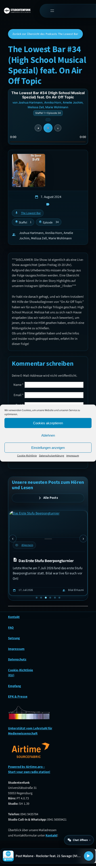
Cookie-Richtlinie (27, 456)
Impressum (72, 456)
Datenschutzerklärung (51, 456)
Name (18, 384)
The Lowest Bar (31, 213)
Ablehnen (48, 435)
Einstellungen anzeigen (48, 447)
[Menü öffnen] (52, 10)
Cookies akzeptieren (48, 423)
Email (18, 395)
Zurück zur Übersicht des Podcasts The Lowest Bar (45, 34)
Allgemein (27, 545)
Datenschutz (17, 659)
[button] (37, 598)
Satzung (14, 638)
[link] (48, 553)
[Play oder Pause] (88, 856)
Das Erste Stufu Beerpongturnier (46, 560)
